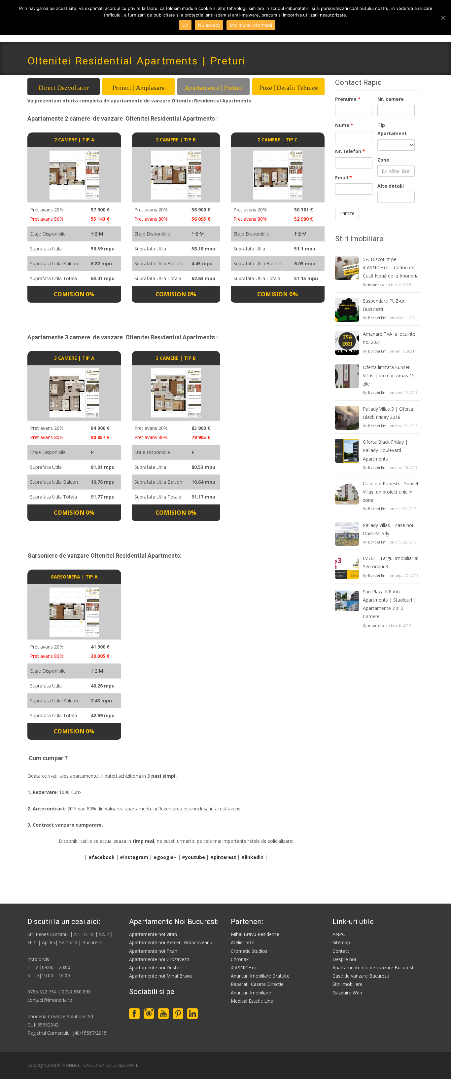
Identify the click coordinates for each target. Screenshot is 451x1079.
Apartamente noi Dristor (155, 967)
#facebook (101, 857)
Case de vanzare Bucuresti (360, 976)
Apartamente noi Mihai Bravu (160, 976)
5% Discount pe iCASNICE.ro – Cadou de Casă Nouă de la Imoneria (391, 267)
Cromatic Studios (249, 951)
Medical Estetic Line (252, 1001)
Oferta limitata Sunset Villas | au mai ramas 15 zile (389, 375)
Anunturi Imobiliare (251, 992)
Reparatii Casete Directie (257, 984)
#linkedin (252, 857)
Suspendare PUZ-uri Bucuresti (384, 305)
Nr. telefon (350, 151)
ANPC (338, 934)
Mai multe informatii (251, 25)
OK (185, 25)
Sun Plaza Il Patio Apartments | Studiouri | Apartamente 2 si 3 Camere (389, 604)
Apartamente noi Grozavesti (159, 959)
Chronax (240, 959)
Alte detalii (390, 186)
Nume (344, 125)
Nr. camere (390, 99)
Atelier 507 (242, 942)
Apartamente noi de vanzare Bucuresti (373, 967)
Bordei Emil (378, 317)
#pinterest (223, 857)
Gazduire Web (347, 992)
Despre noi (344, 959)
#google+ (165, 857)
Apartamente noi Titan (153, 951)
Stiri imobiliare (347, 984)
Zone (383, 160)
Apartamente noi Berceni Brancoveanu (170, 942)
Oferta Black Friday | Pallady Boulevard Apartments (385, 450)
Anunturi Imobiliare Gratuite (260, 976)
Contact (340, 951)
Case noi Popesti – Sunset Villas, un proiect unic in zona (391, 491)
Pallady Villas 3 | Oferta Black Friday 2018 (388, 413)
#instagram (134, 857)
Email (343, 177)
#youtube (193, 857)
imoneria (376, 284)
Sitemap (341, 942)
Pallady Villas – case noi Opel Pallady (388, 529)
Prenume (348, 99)
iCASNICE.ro (244, 967)
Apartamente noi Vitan (153, 934)
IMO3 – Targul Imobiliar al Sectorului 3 (390, 562)
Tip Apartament (392, 129)
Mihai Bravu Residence (255, 934)
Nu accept (209, 25)
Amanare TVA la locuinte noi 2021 (389, 338)
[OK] (442, 17)
